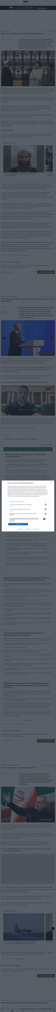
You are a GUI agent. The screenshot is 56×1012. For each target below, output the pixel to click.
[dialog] (28, 506)
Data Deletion (20, 529)
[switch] (45, 504)
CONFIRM (18, 524)
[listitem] (28, 501)
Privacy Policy (36, 529)
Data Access (28, 529)
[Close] (51, 483)
